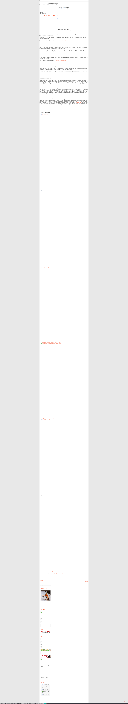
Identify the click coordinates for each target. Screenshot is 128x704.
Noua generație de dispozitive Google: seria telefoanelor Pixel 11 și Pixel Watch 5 (45, 669)
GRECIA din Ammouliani (44, 677)
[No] (46, 703)
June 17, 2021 (41, 12)
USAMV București (60, 573)
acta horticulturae (52, 573)
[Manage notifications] (125, 701)
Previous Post (42, 580)
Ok (45, 703)
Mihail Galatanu (44, 13)
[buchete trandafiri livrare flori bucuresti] (45, 627)
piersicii (57, 573)
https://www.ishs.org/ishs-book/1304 (61, 40)
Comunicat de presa (44, 573)
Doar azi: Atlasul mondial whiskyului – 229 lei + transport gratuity (45, 665)
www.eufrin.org (78, 102)
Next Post (86, 581)
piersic (55, 573)
